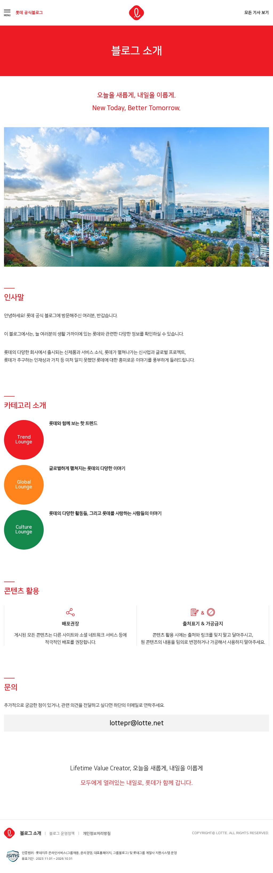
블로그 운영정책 (62, 833)
